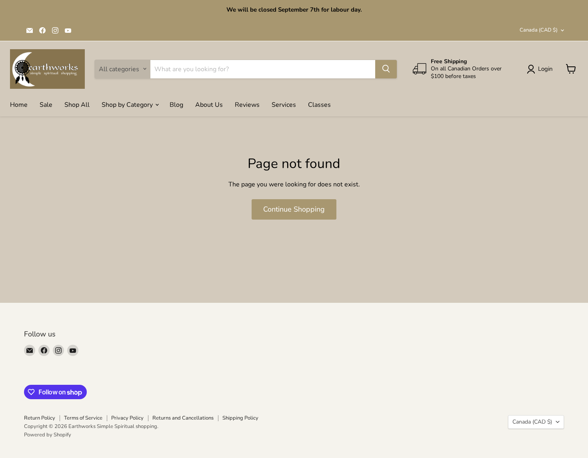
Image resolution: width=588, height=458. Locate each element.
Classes (319, 104)
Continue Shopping (294, 209)
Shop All (77, 104)
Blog (176, 104)
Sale (46, 104)
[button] (541, 69)
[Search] (386, 69)
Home (19, 104)
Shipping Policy (240, 418)
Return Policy (39, 418)
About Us (209, 104)
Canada (539, 30)
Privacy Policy (127, 418)
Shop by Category (128, 104)
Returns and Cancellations (183, 418)
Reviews (247, 104)
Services (284, 104)
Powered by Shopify (47, 434)
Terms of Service (83, 418)
